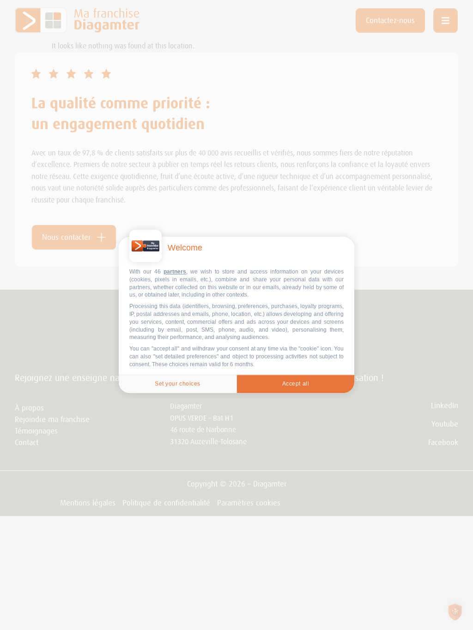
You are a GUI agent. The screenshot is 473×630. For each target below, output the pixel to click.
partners (175, 271)
